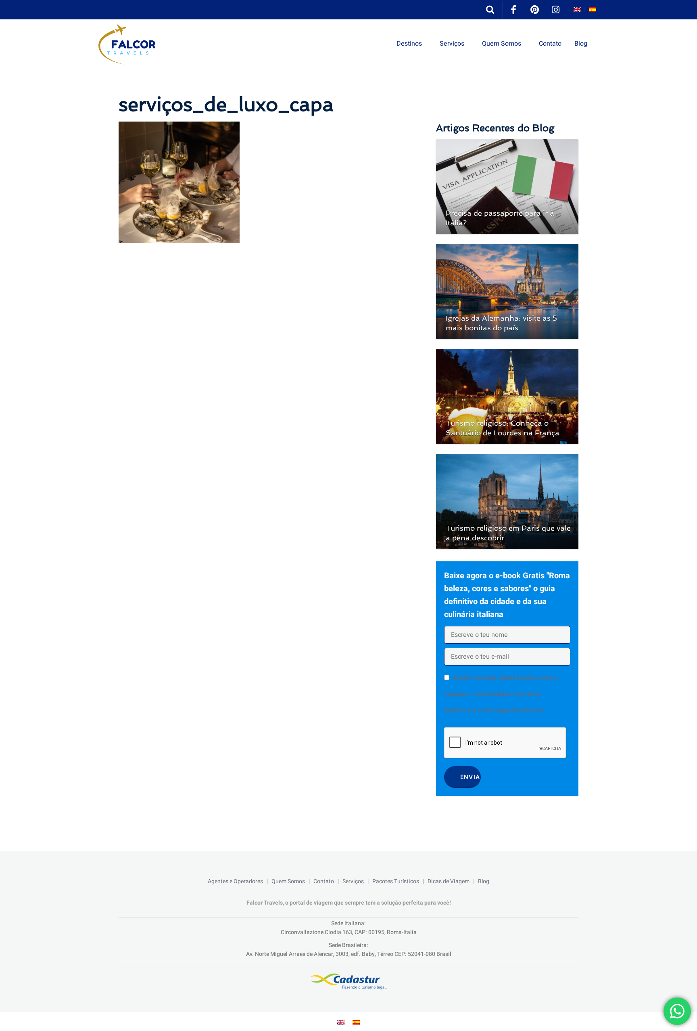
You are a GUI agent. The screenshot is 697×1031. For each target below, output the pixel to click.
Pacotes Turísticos (395, 881)
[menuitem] (577, 10)
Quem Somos (501, 43)
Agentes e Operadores (235, 881)
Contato (550, 43)
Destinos (409, 43)
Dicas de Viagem (449, 881)
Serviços (452, 43)
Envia (470, 776)
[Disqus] (269, 356)
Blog (580, 43)
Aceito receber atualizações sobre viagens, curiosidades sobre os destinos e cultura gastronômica (500, 694)
